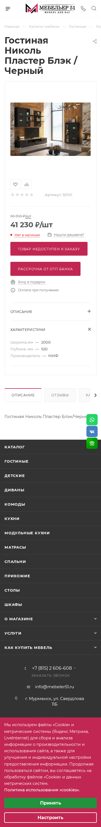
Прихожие (17, 576)
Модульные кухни (27, 533)
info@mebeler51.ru (54, 686)
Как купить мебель (28, 647)
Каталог (14, 447)
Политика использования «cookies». (42, 789)
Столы (12, 590)
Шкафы (13, 604)
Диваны (14, 490)
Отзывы (60, 395)
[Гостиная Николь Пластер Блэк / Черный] (50, 129)
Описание (23, 395)
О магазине (18, 619)
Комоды (14, 504)
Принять (50, 803)
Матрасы (15, 547)
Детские (14, 475)
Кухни (12, 518)
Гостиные (16, 461)
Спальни (15, 561)
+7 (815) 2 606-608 (52, 668)
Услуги (13, 633)
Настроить (50, 817)
